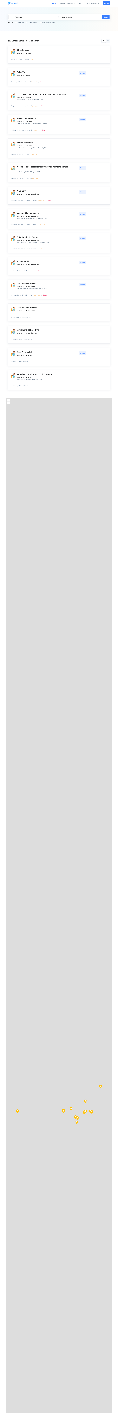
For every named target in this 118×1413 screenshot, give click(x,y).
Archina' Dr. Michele (26, 118)
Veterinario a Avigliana (24, 121)
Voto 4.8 (29, 130)
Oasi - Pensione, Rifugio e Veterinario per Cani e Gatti (41, 94)
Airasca (13, 59)
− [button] (8, 403)
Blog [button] (79, 3)
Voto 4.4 (29, 178)
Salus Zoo (21, 72)
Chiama (82, 73)
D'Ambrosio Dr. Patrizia (28, 237)
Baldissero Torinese (17, 200)
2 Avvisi (21, 154)
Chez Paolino (23, 50)
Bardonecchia (15, 295)
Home (54, 3)
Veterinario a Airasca (24, 53)
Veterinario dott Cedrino (28, 330)
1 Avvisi (20, 59)
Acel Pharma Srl (24, 352)
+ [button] (8, 400)
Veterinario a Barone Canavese (27, 333)
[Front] (13, 3)
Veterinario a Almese (24, 75)
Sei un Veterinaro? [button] (92, 3)
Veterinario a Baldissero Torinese (28, 194)
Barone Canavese (16, 339)
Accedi (106, 3)
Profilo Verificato (33, 22)
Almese (13, 82)
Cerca (106, 17)
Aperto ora (20, 22)
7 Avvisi (21, 178)
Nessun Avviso (30, 271)
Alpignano (14, 106)
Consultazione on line (48, 22)
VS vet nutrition (24, 261)
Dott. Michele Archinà (27, 283)
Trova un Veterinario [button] (66, 3)
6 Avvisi (28, 200)
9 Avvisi (22, 106)
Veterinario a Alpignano (24, 97)
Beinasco (13, 361)
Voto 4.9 (36, 224)
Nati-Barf (21, 191)
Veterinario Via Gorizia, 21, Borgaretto (34, 374)
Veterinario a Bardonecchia (26, 286)
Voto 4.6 (28, 82)
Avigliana (13, 130)
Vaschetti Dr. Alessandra (28, 213)
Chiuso (42, 82)
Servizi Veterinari (25, 143)
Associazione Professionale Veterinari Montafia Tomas (42, 167)
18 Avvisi (21, 130)
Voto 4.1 (29, 106)
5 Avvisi (20, 82)
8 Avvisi (28, 224)
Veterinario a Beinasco (24, 355)
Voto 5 (27, 59)
